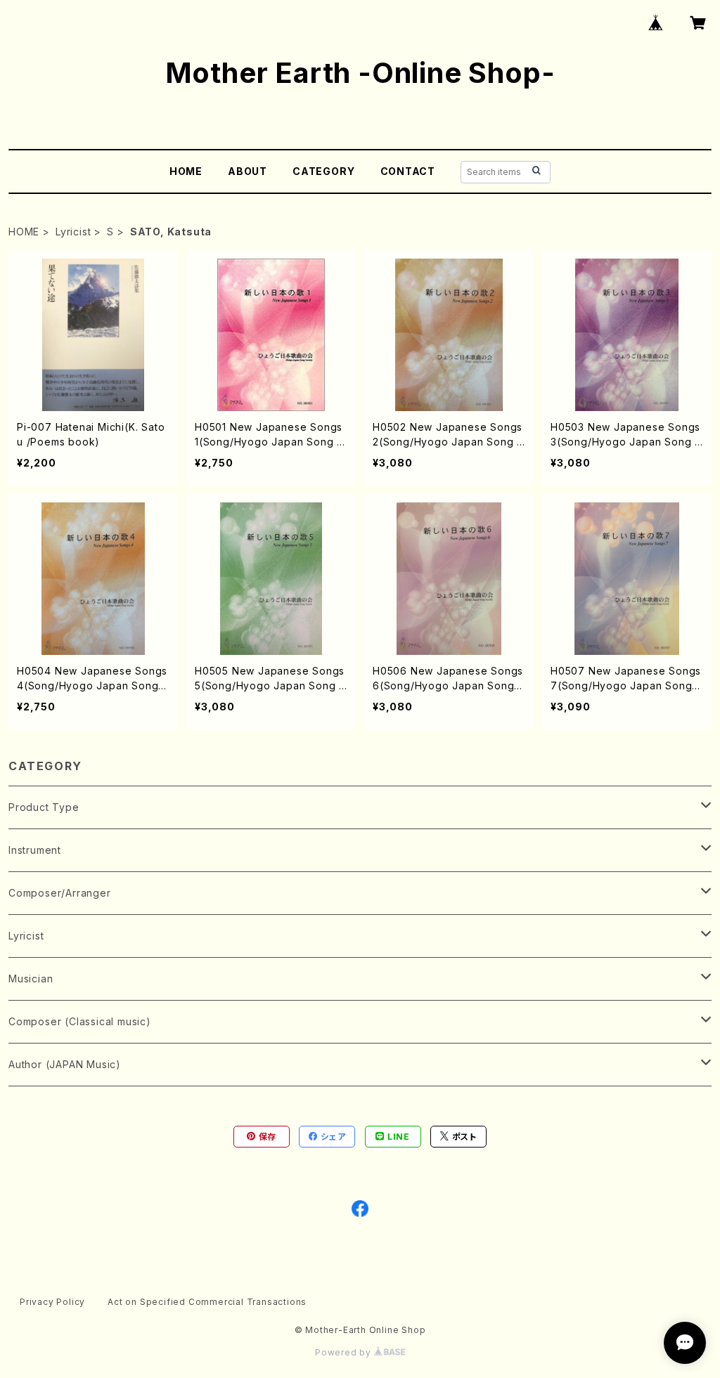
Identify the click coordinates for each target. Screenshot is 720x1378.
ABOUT (247, 171)
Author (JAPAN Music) (64, 1064)
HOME (185, 171)
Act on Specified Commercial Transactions (207, 1301)
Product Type (43, 807)
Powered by (344, 1352)
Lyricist (73, 232)
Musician (30, 978)
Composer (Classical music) (79, 1021)
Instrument (34, 850)
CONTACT (408, 171)
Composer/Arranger (59, 893)
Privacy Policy (52, 1301)
